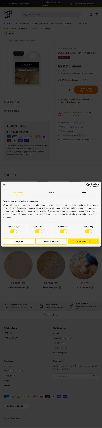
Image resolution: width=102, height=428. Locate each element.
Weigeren (19, 241)
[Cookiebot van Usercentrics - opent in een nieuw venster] (88, 185)
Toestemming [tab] (18, 192)
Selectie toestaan (51, 241)
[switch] (38, 231)
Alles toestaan (83, 241)
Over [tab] (84, 192)
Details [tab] (51, 192)
